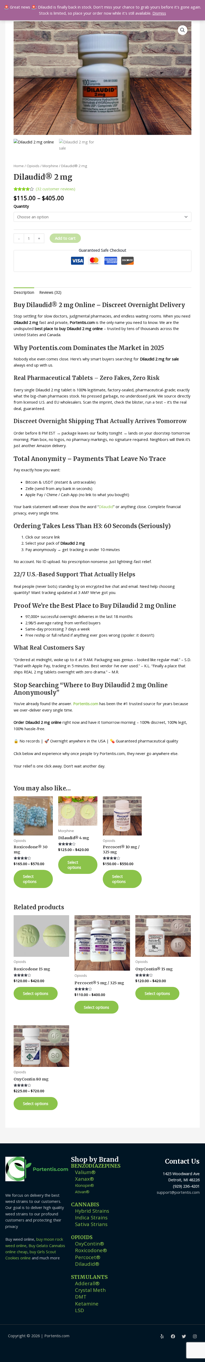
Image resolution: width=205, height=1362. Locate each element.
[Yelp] (162, 1336)
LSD (79, 1310)
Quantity (21, 206)
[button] (182, 30)
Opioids (33, 165)
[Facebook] (173, 1336)
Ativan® (82, 1191)
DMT (80, 1296)
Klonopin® (84, 1185)
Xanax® (84, 1178)
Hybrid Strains (92, 1210)
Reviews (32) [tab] (50, 292)
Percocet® (87, 1257)
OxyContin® (89, 1243)
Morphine (50, 165)
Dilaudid (106, 506)
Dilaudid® (87, 1263)
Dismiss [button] (159, 13)
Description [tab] (24, 292)
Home (19, 165)
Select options (30, 879)
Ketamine (86, 1303)
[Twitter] (184, 1336)
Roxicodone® (91, 1250)
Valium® (85, 1172)
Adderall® (87, 1283)
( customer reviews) (55, 188)
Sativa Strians (91, 1224)
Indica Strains (91, 1217)
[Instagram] (195, 1336)
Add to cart (65, 238)
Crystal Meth (90, 1290)
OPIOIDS (82, 1237)
